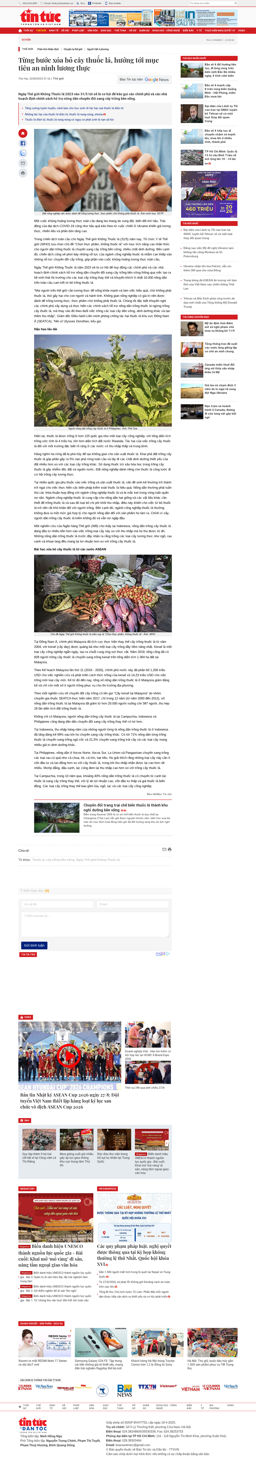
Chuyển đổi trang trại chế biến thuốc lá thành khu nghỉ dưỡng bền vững (126, 807)
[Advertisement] (95, 876)
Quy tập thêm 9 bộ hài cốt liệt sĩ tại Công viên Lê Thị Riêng (39, 1157)
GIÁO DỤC (106, 30)
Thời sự (28, 30)
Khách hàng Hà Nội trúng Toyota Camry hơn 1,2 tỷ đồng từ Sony (152, 1362)
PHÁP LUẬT (78, 30)
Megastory (141, 1154)
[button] (166, 1143)
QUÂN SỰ (144, 30)
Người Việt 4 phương (98, 49)
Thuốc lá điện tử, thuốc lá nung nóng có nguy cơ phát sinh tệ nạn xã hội (69, 119)
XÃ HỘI (65, 30)
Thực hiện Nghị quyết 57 (220, 30)
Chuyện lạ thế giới (73, 49)
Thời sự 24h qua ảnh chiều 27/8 (144, 1087)
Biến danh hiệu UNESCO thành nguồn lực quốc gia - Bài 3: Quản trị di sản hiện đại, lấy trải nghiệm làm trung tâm (55, 1277)
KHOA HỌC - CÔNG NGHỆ (166, 30)
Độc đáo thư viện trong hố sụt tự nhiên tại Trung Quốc (113, 1157)
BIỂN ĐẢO (188, 30)
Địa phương (214, 1407)
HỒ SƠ (132, 30)
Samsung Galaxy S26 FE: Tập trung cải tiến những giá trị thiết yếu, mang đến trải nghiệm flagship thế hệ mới (99, 1364)
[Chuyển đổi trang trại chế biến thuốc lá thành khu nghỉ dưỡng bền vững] (57, 818)
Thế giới (27, 49)
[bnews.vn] (106, 1391)
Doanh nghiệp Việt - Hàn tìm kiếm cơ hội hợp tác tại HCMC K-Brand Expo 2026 (148, 1055)
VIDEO (241, 30)
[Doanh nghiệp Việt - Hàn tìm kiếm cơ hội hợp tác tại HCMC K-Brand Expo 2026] (148, 1034)
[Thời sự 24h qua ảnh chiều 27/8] (148, 1072)
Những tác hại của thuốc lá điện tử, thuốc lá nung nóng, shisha (64, 114)
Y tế (199, 30)
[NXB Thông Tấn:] (84, 1391)
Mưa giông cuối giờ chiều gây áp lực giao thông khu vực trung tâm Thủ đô (76, 1159)
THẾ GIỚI (41, 30)
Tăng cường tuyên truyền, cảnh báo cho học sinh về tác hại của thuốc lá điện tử (74, 108)
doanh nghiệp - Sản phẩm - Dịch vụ (41, 1323)
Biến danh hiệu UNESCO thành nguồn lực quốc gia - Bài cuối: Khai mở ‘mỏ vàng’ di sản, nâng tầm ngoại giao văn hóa (152, 1163)
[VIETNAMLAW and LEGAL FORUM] (45, 1389)
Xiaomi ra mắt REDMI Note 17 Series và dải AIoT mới (42, 1362)
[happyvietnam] (63, 1387)
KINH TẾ (53, 30)
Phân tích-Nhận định (48, 49)
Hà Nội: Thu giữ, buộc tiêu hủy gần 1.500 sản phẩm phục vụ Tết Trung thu (210, 1364)
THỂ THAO (120, 30)
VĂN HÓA (93, 30)
